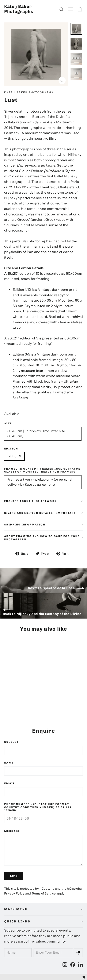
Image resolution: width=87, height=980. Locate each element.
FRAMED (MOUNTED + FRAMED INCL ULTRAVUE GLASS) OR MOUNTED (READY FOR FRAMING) (42, 470)
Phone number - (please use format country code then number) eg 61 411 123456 (38, 807)
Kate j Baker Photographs (18, 9)
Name (9, 762)
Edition (11, 448)
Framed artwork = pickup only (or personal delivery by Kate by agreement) (39, 482)
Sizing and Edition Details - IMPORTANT (40, 512)
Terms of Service (44, 893)
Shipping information (24, 524)
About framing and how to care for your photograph (42, 538)
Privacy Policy (14, 893)
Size (8, 423)
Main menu (16, 909)
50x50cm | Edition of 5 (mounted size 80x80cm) (36, 433)
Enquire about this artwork (30, 501)
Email (9, 783)
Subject (11, 741)
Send (14, 876)
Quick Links (17, 921)
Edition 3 (14, 456)
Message (12, 831)
